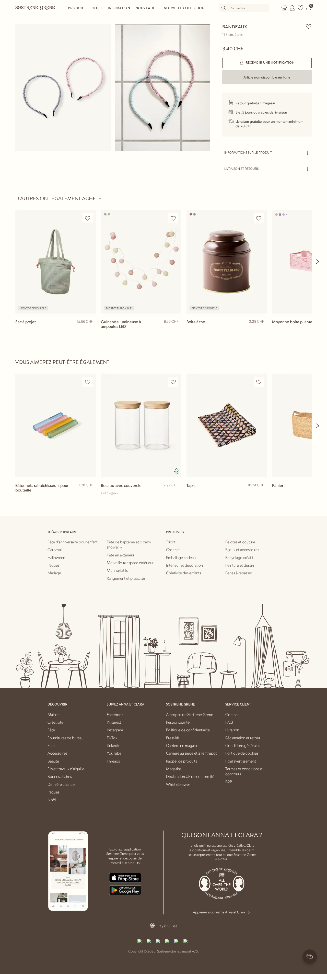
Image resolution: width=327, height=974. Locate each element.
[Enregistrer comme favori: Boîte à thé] (258, 218)
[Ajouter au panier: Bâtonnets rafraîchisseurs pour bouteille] (90, 493)
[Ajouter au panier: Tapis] (261, 493)
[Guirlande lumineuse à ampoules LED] (141, 262)
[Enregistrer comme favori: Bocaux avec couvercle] (173, 382)
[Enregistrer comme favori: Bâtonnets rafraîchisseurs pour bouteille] (87, 382)
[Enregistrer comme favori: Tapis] (258, 382)
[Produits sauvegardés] (300, 8)
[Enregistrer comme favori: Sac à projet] (87, 218)
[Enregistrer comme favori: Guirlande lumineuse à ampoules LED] (173, 218)
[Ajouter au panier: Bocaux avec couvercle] (175, 493)
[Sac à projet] (55, 262)
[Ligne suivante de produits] (317, 261)
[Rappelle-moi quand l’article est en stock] (90, 330)
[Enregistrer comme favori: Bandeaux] (309, 26)
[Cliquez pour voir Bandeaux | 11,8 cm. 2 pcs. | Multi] (63, 87)
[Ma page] (292, 8)
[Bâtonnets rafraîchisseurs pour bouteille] (55, 425)
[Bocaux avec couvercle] (141, 425)
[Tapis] (226, 425)
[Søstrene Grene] (35, 7)
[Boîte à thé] (226, 262)
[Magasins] (284, 8)
